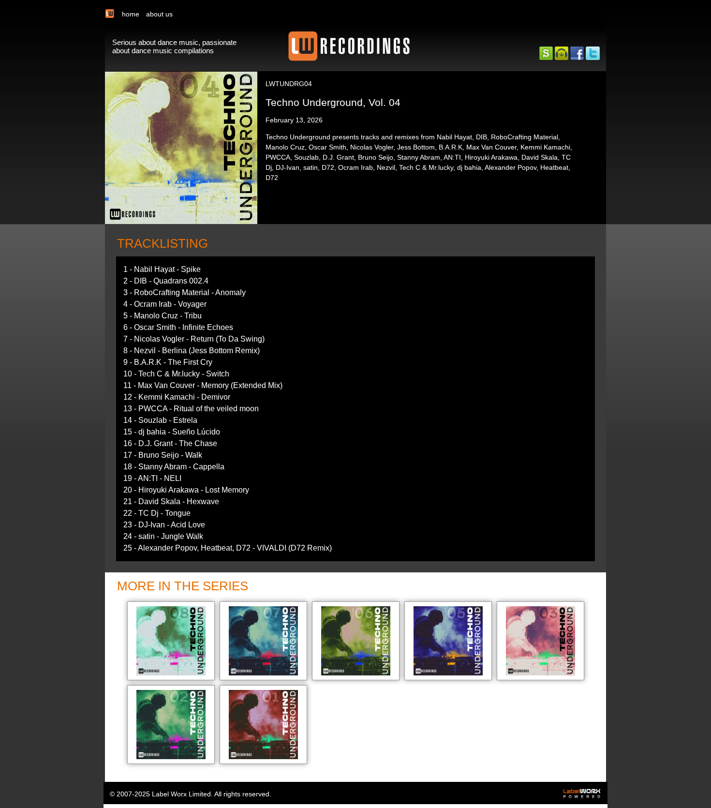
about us (159, 14)
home (130, 14)
